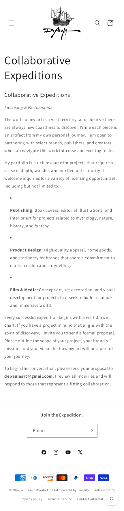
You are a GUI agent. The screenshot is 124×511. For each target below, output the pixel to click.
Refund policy (104, 490)
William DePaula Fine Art (40, 490)
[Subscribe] (90, 431)
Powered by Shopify (74, 490)
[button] (11, 23)
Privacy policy (31, 499)
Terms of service (60, 499)
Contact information (92, 499)
